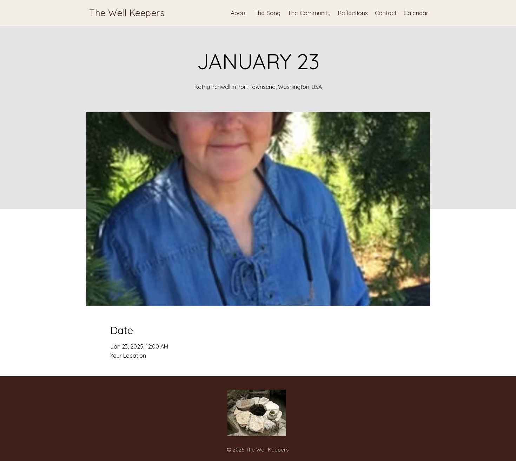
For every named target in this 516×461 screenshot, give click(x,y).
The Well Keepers (127, 13)
